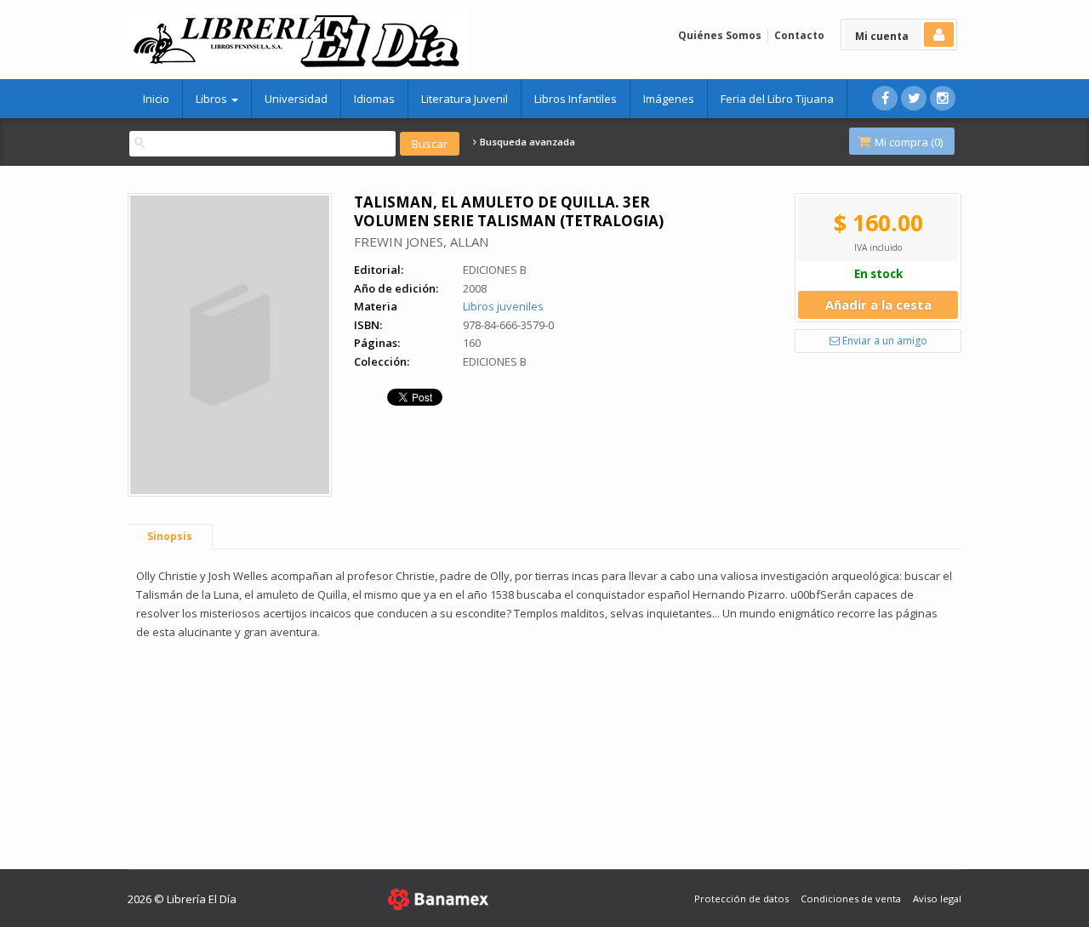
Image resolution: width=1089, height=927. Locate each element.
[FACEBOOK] (885, 98)
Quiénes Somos (719, 35)
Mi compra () (907, 142)
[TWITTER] (914, 98)
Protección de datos (741, 898)
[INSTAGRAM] (942, 98)
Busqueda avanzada (526, 142)
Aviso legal (937, 898)
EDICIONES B (495, 269)
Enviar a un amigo (883, 340)
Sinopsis (169, 536)
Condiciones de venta (851, 898)
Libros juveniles (503, 306)
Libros (213, 98)
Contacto (799, 35)
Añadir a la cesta (878, 304)
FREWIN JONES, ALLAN (421, 241)
